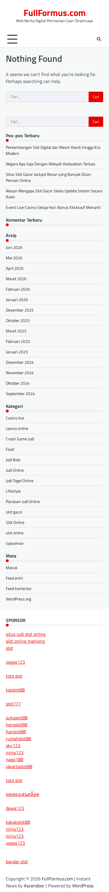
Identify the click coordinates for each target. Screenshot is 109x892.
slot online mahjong (25, 641)
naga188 (14, 759)
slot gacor (14, 512)
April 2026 (15, 268)
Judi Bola (13, 460)
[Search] (98, 39)
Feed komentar (19, 588)
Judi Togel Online (19, 480)
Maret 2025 (16, 331)
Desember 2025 (20, 310)
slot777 (13, 703)
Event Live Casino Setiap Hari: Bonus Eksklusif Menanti (53, 207)
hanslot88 (16, 731)
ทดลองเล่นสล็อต (22, 794)
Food (10, 449)
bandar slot (17, 861)
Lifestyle (13, 491)
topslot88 (15, 689)
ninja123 (15, 752)
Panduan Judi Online (23, 501)
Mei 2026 (14, 258)
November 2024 (20, 373)
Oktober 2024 (18, 383)
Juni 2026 (14, 247)
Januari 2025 (17, 352)
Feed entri (14, 578)
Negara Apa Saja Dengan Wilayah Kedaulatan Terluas (50, 164)
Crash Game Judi (20, 439)
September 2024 (20, 393)
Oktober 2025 (18, 320)
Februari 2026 (18, 289)
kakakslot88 (18, 822)
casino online (17, 428)
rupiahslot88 (18, 738)
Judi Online (15, 470)
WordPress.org (18, 599)
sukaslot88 (17, 717)
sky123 (13, 745)
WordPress (82, 885)
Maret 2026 (16, 279)
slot (9, 648)
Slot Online (15, 522)
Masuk (11, 567)
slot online (15, 533)
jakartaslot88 (19, 766)
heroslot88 (16, 724)
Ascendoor (34, 885)
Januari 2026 (17, 299)
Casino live (15, 418)
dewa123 (15, 808)
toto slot (14, 675)
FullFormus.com (55, 12)
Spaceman (15, 543)
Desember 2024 (20, 362)
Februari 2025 (18, 341)
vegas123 (15, 661)
